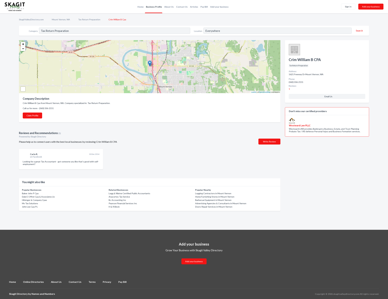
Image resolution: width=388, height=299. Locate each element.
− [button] (23, 49)
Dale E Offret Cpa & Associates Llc (38, 196)
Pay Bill (204, 6)
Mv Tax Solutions (30, 203)
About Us (169, 6)
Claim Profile (32, 115)
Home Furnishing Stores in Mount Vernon (214, 196)
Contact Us (182, 6)
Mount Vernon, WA (61, 19)
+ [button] (23, 44)
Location (198, 31)
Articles (194, 6)
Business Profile (154, 6)
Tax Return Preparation (89, 19)
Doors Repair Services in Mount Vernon (213, 206)
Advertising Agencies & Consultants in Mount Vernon (220, 203)
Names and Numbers (43, 293)
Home (140, 6)
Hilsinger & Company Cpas (34, 200)
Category (33, 31)
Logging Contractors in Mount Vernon (213, 193)
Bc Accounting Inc (117, 200)
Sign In (348, 6)
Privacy (107, 281)
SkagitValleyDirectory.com (31, 19)
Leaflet (253, 92)
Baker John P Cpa (30, 193)
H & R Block (114, 206)
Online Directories (33, 281)
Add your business (219, 6)
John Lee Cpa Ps (30, 206)
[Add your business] (194, 257)
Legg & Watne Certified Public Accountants (129, 193)
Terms (92, 281)
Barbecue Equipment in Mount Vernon (213, 200)
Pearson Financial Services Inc (123, 203)
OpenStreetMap (264, 92)
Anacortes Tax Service (119, 196)
